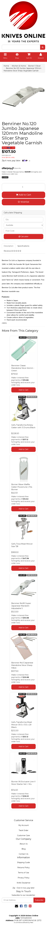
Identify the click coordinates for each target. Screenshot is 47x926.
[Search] (42, 47)
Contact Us (23, 854)
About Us (23, 844)
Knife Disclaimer (23, 883)
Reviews (7, 251)
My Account (23, 825)
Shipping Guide (23, 862)
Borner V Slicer (34, 66)
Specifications (23, 246)
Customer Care (23, 835)
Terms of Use (23, 873)
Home (6, 66)
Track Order (23, 830)
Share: (5, 148)
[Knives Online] (23, 21)
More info (17, 168)
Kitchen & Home (19, 66)
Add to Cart (24, 194)
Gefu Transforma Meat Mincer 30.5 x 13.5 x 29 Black (21, 724)
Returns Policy (23, 867)
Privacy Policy (23, 878)
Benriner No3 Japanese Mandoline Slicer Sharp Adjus (22, 665)
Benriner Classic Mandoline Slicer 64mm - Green (22, 368)
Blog (24, 849)
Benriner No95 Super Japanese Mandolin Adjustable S (21, 605)
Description (8, 246)
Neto (31, 922)
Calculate (24, 236)
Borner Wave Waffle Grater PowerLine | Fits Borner (21, 487)
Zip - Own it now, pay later (23, 888)
